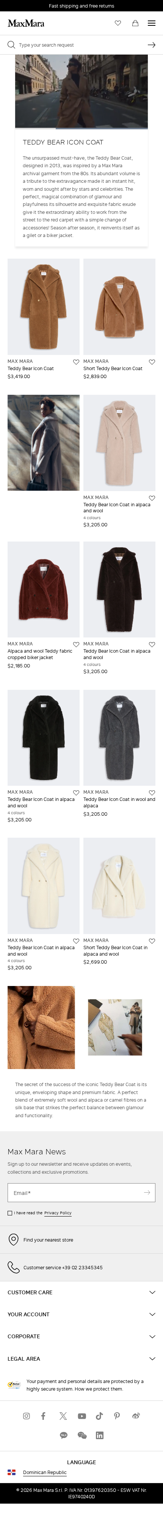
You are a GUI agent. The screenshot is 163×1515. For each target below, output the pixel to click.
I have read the (43, 1213)
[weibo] (136, 1416)
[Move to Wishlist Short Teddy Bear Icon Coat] (152, 362)
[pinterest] (118, 1416)
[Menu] (151, 23)
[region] (81, 92)
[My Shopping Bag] (135, 23)
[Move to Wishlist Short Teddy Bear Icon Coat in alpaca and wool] (152, 941)
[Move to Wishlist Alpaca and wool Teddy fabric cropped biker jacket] (76, 644)
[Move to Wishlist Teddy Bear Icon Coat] (76, 362)
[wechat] (81, 1435)
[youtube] (81, 1416)
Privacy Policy (58, 1213)
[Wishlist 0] (118, 23)
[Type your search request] (151, 45)
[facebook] (45, 1416)
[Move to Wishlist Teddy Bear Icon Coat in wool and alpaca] (152, 793)
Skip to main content (28, 4)
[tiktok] (99, 1416)
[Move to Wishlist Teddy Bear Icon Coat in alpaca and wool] (152, 498)
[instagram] (27, 1416)
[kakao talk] (63, 1435)
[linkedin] (99, 1435)
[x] (63, 1416)
